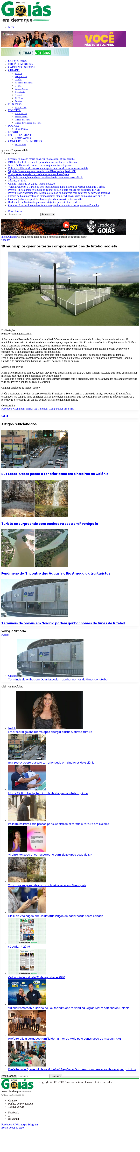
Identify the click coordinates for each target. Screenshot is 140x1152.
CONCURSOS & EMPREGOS (25, 141)
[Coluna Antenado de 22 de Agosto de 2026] (27, 973)
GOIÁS (18, 79)
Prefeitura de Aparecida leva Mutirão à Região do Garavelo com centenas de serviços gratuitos (59, 192)
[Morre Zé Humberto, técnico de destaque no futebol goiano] (27, 789)
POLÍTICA (14, 110)
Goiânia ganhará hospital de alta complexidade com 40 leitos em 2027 (45, 199)
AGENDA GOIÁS (23, 138)
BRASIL (18, 73)
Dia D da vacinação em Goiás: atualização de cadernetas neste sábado (45, 177)
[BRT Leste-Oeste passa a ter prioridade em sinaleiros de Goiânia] (34, 466)
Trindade (18, 101)
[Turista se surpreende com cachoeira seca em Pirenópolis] (34, 516)
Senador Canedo (21, 89)
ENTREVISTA (21, 116)
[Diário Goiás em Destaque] (26, 21)
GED (4, 416)
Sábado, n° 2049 (17, 180)
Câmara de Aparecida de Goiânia (28, 123)
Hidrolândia (20, 92)
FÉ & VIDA (15, 104)
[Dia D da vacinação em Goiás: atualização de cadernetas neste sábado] (27, 912)
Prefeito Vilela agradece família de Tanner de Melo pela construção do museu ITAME (54, 189)
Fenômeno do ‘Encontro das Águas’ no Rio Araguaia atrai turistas (55, 573)
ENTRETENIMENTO (20, 134)
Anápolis (18, 95)
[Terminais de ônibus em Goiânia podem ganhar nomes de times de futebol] (34, 615)
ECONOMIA (20, 144)
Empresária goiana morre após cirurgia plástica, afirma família (41, 158)
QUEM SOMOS (17, 60)
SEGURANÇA (21, 129)
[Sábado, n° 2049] (27, 942)
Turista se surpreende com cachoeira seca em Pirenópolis (38, 174)
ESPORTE (14, 131)
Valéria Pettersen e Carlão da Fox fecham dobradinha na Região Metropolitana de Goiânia (56, 186)
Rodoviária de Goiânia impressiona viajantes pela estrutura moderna (44, 202)
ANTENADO (21, 113)
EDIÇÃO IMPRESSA (20, 64)
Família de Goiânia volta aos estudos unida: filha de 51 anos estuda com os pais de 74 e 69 (57, 195)
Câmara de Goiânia (22, 120)
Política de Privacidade (20, 1103)
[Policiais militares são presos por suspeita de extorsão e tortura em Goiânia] (27, 820)
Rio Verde (19, 98)
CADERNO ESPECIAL (22, 67)
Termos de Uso (16, 1106)
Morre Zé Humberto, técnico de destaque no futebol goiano (40, 165)
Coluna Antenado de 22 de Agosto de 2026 (31, 183)
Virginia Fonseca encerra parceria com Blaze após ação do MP (42, 171)
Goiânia (18, 86)
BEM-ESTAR (20, 107)
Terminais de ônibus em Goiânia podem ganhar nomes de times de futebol (63, 623)
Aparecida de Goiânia (23, 83)
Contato (12, 1100)
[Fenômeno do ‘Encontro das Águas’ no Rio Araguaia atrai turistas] (34, 566)
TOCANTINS (21, 76)
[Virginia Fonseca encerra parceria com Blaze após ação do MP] (27, 850)
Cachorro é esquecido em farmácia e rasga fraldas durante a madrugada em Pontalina (53, 205)
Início (4, 236)
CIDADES (14, 70)
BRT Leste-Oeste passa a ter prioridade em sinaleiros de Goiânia (43, 162)
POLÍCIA (13, 125)
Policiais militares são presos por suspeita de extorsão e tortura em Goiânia (48, 168)
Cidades (12, 236)
